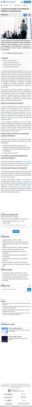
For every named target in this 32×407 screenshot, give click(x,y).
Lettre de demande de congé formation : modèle (14, 273)
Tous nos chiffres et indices (15, 336)
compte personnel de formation (14, 117)
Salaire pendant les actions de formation (12, 64)
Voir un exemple (28, 291)
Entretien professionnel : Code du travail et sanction (15, 242)
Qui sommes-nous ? (6, 384)
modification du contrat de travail (20, 186)
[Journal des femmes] (8, 394)
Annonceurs (21, 386)
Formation (24, 5)
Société (27, 384)
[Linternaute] (8, 397)
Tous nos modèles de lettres (15, 328)
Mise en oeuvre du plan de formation (11, 62)
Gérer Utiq (4, 386)
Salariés (5, 5)
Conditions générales (22, 384)
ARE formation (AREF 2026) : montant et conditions (15, 275)
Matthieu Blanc (4, 14)
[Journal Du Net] (23, 394)
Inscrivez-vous (14, 384)
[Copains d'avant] (8, 400)
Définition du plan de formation (10, 60)
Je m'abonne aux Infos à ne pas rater (14, 53)
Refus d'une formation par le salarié (11, 66)
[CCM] (23, 397)
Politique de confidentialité (16, 385)
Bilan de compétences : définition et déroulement (14, 262)
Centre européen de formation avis (11, 221)
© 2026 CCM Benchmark (16, 387)
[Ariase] (8, 403)
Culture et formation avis (8, 229)
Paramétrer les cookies (26, 385)
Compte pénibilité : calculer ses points (12, 240)
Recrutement (7, 385)
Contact (8, 386)
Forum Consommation (23, 227)
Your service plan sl (7, 227)
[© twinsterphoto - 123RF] (16, 28)
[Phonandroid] (23, 404)
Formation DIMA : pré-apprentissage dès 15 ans (14, 277)
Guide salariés (17, 5)
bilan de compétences (23, 181)
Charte (12, 386)
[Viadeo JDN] (23, 401)
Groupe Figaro (27, 386)
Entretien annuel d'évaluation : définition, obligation (15, 247)
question (28, 1)
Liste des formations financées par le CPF (13, 249)
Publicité (3, 385)
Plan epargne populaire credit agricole (12, 225)
